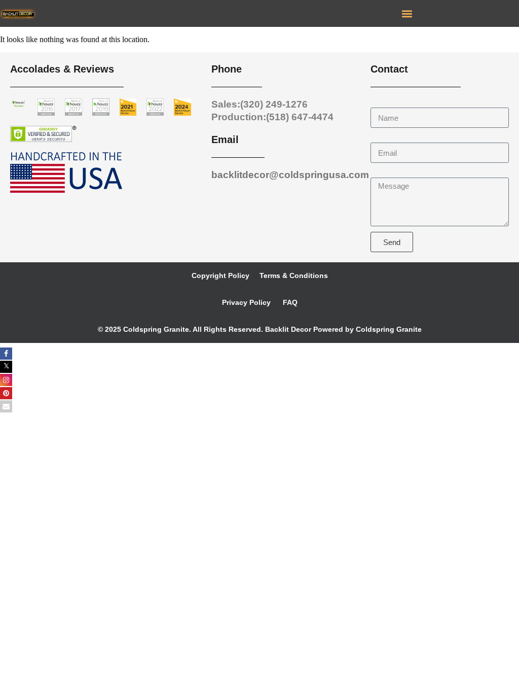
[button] (406, 13)
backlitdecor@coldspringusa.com (290, 174)
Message (386, 172)
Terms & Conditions (294, 275)
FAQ (289, 302)
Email (380, 137)
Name (381, 102)
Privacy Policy (246, 302)
